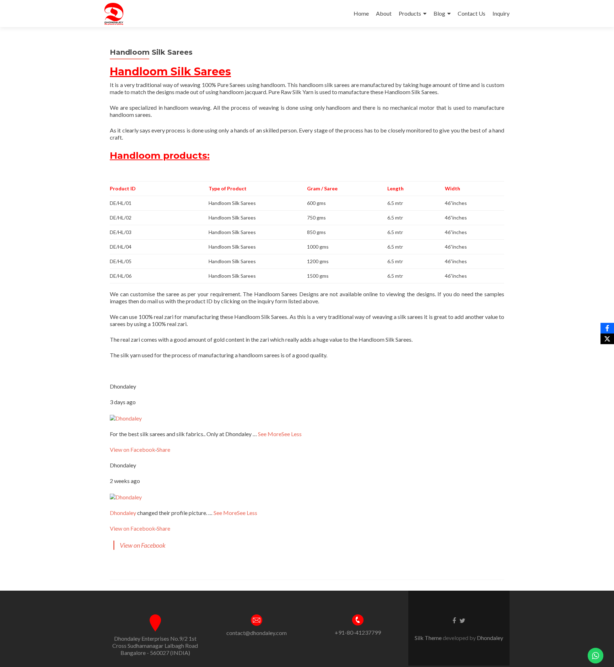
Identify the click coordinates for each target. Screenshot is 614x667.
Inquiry (501, 13)
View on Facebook (132, 449)
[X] (607, 339)
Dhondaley (123, 512)
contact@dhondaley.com (256, 632)
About (384, 13)
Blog (439, 13)
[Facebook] (607, 328)
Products (410, 13)
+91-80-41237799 (358, 632)
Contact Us (471, 13)
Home (361, 13)
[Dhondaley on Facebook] (126, 417)
